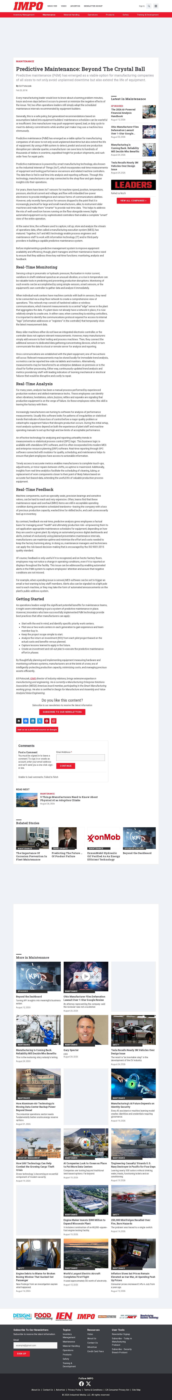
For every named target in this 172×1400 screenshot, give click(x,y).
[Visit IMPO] (86, 1316)
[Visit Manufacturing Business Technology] (149, 1316)
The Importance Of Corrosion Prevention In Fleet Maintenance (31, 856)
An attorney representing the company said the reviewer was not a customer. (84, 1005)
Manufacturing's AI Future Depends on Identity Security (132, 1105)
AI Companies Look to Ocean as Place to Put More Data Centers (85, 1165)
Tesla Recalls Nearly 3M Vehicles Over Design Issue (124, 166)
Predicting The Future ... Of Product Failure (67, 855)
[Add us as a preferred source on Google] (53, 721)
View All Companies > (133, 200)
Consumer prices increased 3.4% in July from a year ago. (133, 1285)
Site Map (136, 1390)
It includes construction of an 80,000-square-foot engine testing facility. (85, 1229)
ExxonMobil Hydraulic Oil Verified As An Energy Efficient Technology (103, 856)
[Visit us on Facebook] (81, 1383)
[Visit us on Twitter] (88, 1383)
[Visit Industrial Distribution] (107, 1316)
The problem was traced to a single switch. (132, 1227)
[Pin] (46, 721)
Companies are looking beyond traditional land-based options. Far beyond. (84, 1172)
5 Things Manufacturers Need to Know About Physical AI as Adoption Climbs (69, 799)
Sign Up (21, 1353)
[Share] (25, 721)
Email (16, 1340)
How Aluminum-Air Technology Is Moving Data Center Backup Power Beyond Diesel (35, 1107)
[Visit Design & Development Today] (22, 1316)
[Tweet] (39, 721)
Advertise (60, 1390)
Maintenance (25, 61)
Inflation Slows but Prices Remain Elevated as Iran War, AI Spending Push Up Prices (133, 1277)
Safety (116, 1045)
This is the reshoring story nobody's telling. (37, 1057)
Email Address (64, 752)
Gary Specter (71, 1050)
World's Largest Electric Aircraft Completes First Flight (82, 1275)
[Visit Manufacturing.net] (128, 1316)
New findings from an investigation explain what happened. (37, 1285)
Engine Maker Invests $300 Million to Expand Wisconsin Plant (84, 1222)
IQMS (33, 678)
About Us (35, 1390)
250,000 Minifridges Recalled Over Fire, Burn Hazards (130, 1222)
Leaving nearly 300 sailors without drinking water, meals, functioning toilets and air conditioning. (132, 1173)
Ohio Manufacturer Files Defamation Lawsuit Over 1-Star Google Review (125, 130)
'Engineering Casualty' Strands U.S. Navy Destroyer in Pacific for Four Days (133, 1165)
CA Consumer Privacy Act (117, 1390)
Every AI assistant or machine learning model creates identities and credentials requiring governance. (133, 1113)
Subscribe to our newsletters (62, 712)
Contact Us (48, 1390)
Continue (65, 766)
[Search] (149, 6)
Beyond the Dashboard (137, 853)
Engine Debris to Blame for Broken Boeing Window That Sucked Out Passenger (35, 1277)
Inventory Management (29, 1158)
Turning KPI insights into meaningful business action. (38, 1002)
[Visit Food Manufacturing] (44, 1316)
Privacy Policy (74, 1390)
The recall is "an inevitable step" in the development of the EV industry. (129, 1059)
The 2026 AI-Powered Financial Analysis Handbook (123, 113)
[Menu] (156, 6)
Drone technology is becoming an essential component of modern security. (37, 1175)
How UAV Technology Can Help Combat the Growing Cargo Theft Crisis (35, 1166)
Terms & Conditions (93, 1390)
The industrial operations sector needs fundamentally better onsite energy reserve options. (37, 1117)
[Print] (19, 721)
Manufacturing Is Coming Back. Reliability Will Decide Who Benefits (125, 148)
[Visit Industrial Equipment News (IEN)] (64, 1316)
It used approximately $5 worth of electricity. (85, 1281)
